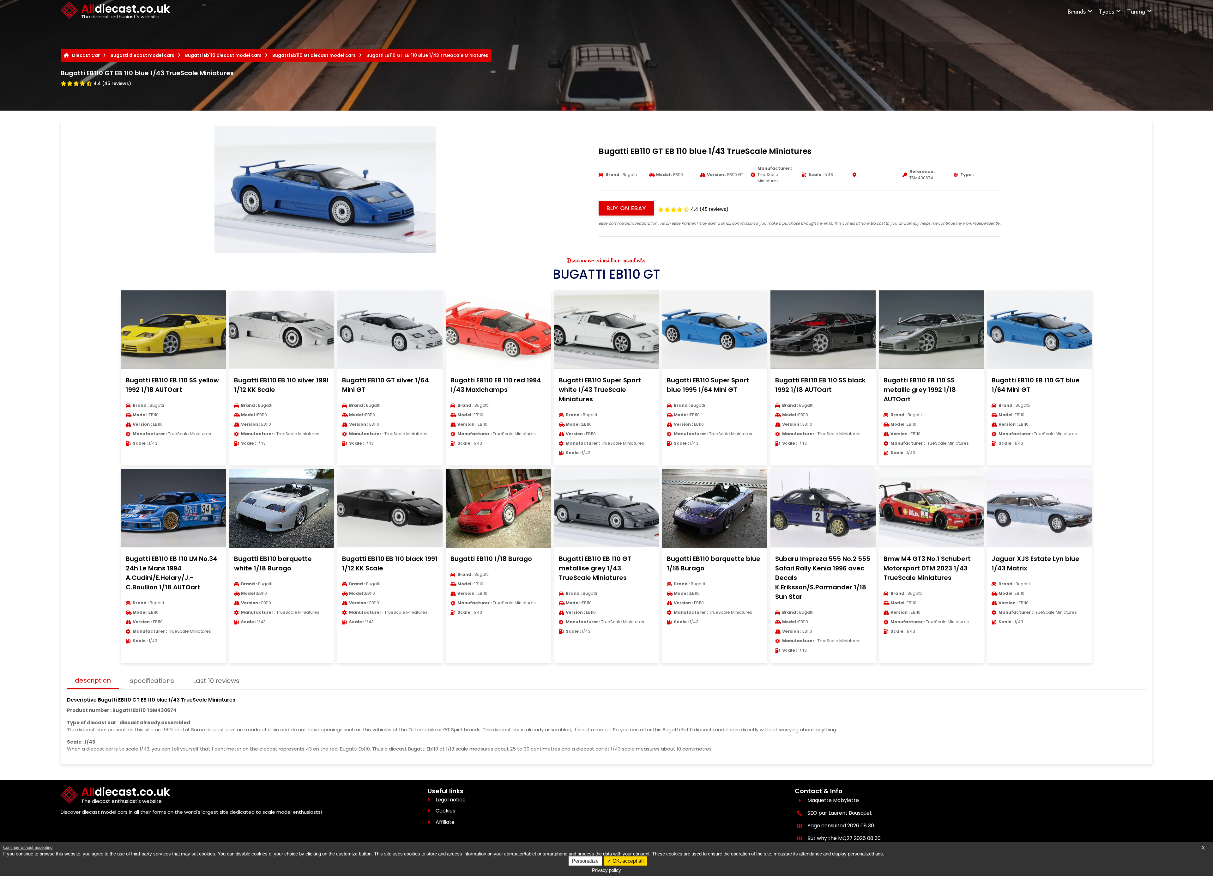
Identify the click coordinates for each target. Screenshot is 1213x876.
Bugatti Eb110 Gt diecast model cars (314, 55)
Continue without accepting (27, 847)
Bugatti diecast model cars (142, 55)
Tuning (1136, 11)
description (93, 680)
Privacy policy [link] (606, 870)
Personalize (585, 861)
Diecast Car (86, 55)
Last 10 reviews (216, 680)
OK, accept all (627, 861)
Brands (1076, 11)
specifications (152, 680)
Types (1106, 11)
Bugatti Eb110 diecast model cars (223, 55)
